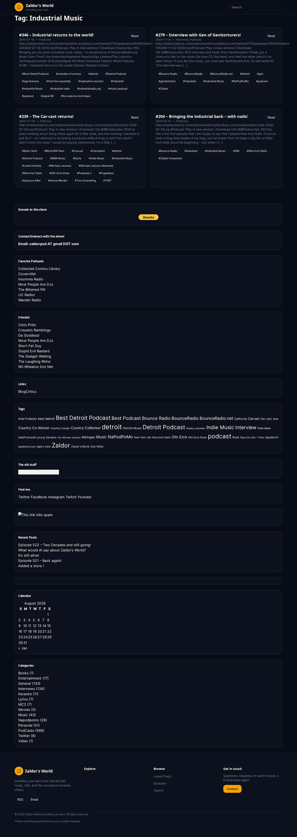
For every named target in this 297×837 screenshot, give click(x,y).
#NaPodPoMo (240, 81)
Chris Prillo (27, 325)
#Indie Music (96, 158)
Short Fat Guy (29, 346)
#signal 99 (47, 96)
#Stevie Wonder (57, 180)
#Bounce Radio (168, 73)
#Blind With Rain (54, 150)
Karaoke (51, 437)
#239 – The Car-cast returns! (46, 116)
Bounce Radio (156, 418)
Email (34, 799)
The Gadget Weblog (34, 356)
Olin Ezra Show (197, 437)
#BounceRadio (194, 73)
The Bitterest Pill (31, 289)
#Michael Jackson (60, 165)
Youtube (84, 497)
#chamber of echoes (68, 73)
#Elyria (77, 158)
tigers (40, 446)
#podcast (27, 96)
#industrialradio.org (89, 88)
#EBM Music (57, 158)
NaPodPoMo (120, 436)
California (240, 418)
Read (134, 36)
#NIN (236, 150)
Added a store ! (31, 566)
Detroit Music (132, 428)
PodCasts (45, 39)
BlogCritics (27, 391)
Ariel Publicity (27, 418)
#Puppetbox (106, 173)
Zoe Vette (96, 446)
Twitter (24, 497)
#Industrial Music (32, 88)
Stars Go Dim (248, 437)
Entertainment (30, 678)
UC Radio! (26, 295)
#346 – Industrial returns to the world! (56, 34)
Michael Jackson (71, 437)
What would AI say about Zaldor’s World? (52, 550)
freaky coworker (195, 428)
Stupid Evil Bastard (34, 351)
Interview (245, 427)
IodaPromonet (27, 437)
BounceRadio (185, 418)
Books (23, 673)
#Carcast (77, 150)
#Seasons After (31, 180)
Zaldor (61, 445)
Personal (25, 725)
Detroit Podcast (164, 427)
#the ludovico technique (75, 96)
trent (48, 446)
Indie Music (220, 427)
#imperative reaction (90, 81)
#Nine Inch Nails (32, 173)
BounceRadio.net (216, 418)
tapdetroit (272, 437)
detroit (112, 427)
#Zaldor (163, 88)
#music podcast (117, 88)
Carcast (254, 419)
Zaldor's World (80, 446)
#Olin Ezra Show (59, 173)
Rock (235, 437)
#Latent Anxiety (31, 165)
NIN (149, 437)
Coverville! (27, 274)
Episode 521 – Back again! (39, 560)
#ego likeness (30, 81)
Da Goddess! (28, 335)
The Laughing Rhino (34, 361)
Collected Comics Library (39, 268)
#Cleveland (97, 150)
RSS (20, 799)
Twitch (71, 497)
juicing (41, 437)
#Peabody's (84, 173)
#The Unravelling (85, 180)
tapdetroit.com (27, 446)
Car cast (266, 418)
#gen (260, 73)
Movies (24, 709)
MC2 (22, 704)
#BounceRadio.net (221, 73)
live (59, 437)
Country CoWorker (86, 428)
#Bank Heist (29, 150)
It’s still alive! (28, 555)
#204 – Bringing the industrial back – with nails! (201, 116)
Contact (232, 789)
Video (23, 741)
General (24, 683)
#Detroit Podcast (115, 73)
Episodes (160, 783)
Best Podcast (126, 418)
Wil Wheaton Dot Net (35, 366)
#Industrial (117, 81)
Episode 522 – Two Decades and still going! (54, 545)
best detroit (46, 418)
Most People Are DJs (35, 284)
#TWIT (107, 180)
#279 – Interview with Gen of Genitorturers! (198, 34)
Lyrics (23, 699)
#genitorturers (167, 81)
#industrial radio (60, 88)
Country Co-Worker (34, 428)
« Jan (22, 648)
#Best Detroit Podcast (35, 73)
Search (159, 790)
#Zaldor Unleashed (170, 158)
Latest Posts (162, 776)
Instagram (56, 497)
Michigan (88, 437)
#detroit (93, 73)
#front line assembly (58, 81)
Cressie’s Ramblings (34, 330)
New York (140, 437)
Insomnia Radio (30, 279)
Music (101, 437)
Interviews (182, 39)
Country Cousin (60, 428)
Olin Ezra (179, 437)
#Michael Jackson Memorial (96, 165)
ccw (275, 418)
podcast (219, 436)
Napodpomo (28, 720)
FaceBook (39, 497)
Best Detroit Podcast (83, 417)
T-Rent (260, 437)
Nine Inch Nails (161, 437)
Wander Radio (29, 300)
